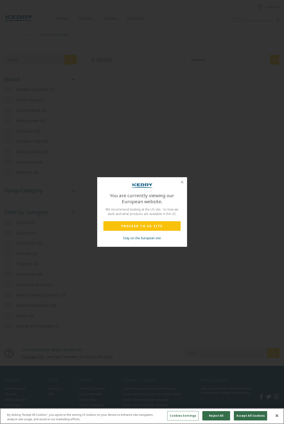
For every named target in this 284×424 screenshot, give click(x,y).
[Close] (182, 182)
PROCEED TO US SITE (142, 226)
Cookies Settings (183, 416)
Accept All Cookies (250, 416)
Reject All (216, 416)
